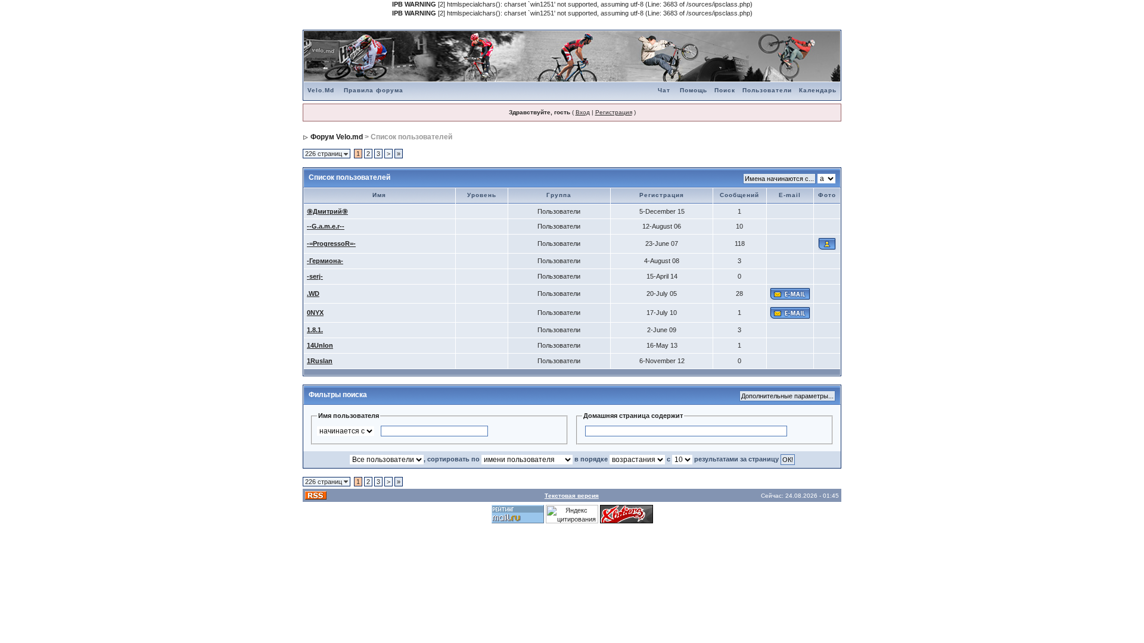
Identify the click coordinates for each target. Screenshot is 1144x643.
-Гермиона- (325, 260)
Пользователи (767, 90)
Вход (583, 112)
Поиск (724, 90)
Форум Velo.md (336, 137)
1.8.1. (315, 329)
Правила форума (373, 90)
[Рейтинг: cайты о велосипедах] (626, 513)
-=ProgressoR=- (331, 243)
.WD (313, 293)
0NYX (315, 312)
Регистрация (613, 112)
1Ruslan (319, 360)
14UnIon (320, 345)
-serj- (315, 276)
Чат (664, 90)
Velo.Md (320, 90)
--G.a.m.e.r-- (325, 226)
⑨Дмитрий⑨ (327, 211)
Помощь (693, 90)
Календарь (818, 90)
